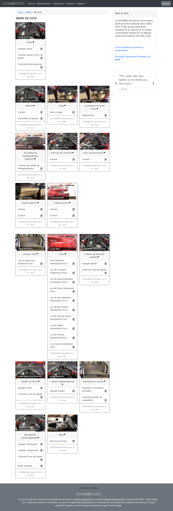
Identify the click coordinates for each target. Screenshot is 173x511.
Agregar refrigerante (28, 444)
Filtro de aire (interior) (61, 153)
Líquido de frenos (29, 381)
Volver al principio (88, 488)
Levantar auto (29, 254)
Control (21, 215)
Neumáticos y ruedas (93, 381)
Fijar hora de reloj (58, 441)
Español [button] (81, 3)
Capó (61, 105)
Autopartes (58, 3)
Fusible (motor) (61, 203)
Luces (61, 254)
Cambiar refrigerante (28, 450)
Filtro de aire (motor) (93, 153)
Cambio (21, 112)
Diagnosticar (88, 115)
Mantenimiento (44, 3)
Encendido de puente (28, 118)
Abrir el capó (56, 112)
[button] (116, 83)
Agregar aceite (25, 48)
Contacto (70, 3)
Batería (29, 105)
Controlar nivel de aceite (30, 64)
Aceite (29, 42)
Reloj (61, 434)
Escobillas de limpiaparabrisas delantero (30, 156)
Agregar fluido (25, 388)
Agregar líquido (89, 263)
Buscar (166, 3)
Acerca (31, 3)
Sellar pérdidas (25, 466)
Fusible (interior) (29, 203)
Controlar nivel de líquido (94, 269)
